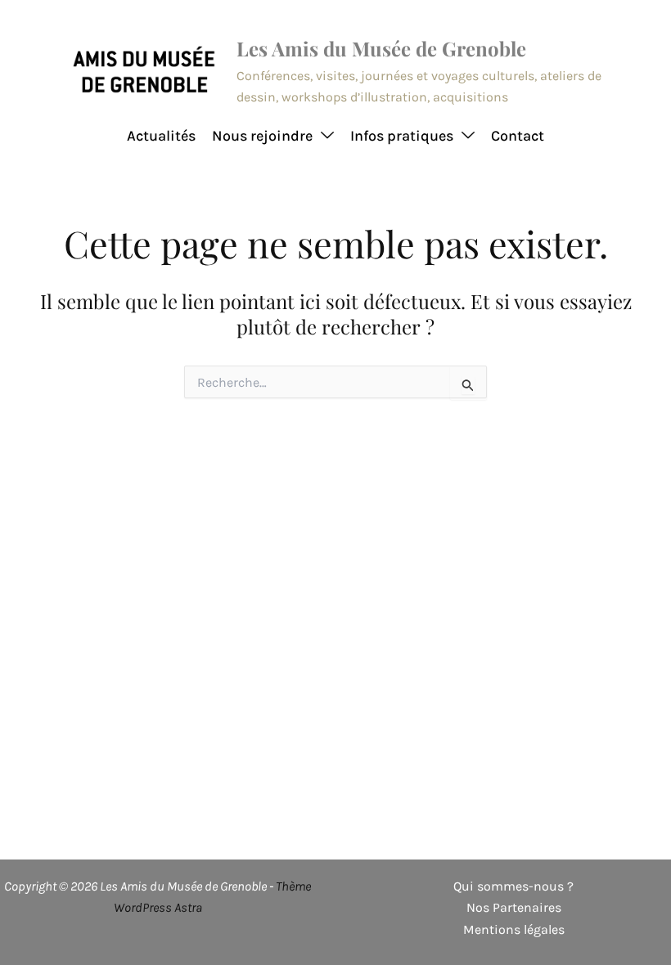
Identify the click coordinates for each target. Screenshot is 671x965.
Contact (517, 136)
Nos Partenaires (513, 907)
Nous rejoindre (262, 136)
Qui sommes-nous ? (513, 886)
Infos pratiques (401, 136)
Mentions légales (514, 929)
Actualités (161, 136)
